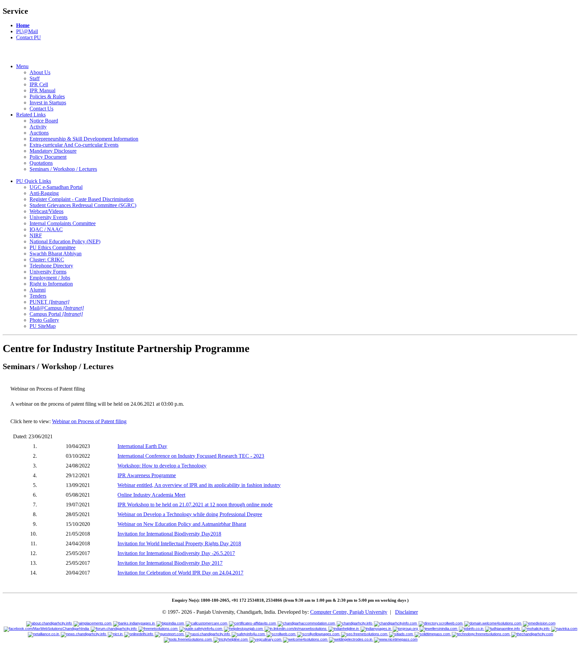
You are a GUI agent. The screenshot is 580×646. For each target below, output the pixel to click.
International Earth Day (142, 446)
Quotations (41, 163)
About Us (40, 72)
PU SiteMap (43, 326)
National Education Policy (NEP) (65, 241)
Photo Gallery (44, 320)
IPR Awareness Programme (146, 475)
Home (23, 25)
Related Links (31, 114)
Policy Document (48, 157)
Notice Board (44, 120)
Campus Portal (56, 314)
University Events (48, 217)
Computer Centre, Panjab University (348, 612)
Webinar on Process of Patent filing (89, 421)
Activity (38, 127)
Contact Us (41, 108)
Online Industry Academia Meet (151, 495)
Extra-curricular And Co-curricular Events (74, 145)
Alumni (38, 290)
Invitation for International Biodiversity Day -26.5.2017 (176, 553)
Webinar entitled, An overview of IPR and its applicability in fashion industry (199, 485)
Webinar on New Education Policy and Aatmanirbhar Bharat (181, 524)
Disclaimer (406, 612)
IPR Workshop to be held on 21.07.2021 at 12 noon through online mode (195, 504)
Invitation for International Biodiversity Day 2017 (170, 563)
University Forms (48, 272)
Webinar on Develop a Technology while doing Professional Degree (189, 514)
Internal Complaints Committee (63, 223)
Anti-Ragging (44, 193)
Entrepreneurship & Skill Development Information (84, 139)
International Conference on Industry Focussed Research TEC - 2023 (190, 456)
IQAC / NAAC (46, 229)
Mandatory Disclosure (53, 151)
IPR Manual (42, 90)
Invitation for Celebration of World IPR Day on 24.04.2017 (180, 573)
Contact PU (28, 37)
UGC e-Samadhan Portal (56, 187)
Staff (35, 78)
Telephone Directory (51, 265)
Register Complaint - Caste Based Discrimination (82, 199)
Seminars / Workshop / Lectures (63, 169)
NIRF (36, 235)
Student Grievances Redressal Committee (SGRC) (83, 205)
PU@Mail (27, 31)
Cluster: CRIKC (47, 259)
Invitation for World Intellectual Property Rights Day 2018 (179, 543)
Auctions (39, 133)
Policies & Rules (47, 96)
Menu (22, 66)
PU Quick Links (33, 181)
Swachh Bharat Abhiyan (56, 253)
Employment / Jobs (50, 278)
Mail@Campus (57, 308)
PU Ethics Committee (53, 247)
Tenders (38, 296)
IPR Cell (39, 84)
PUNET (49, 302)
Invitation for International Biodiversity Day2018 (169, 534)
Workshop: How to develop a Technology (161, 465)
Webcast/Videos (46, 211)
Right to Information (51, 284)
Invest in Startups (48, 102)
